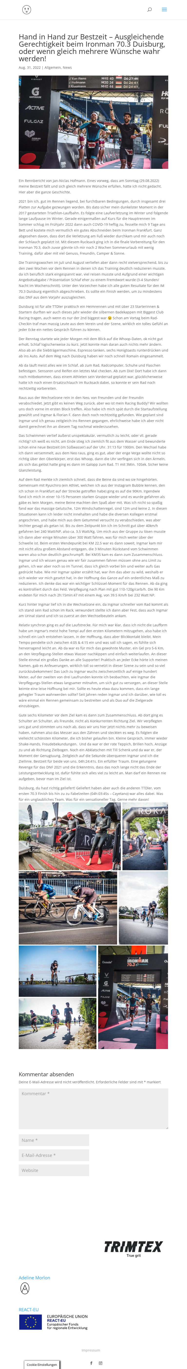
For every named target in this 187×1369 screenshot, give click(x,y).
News (67, 67)
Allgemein (53, 67)
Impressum (91, 1350)
